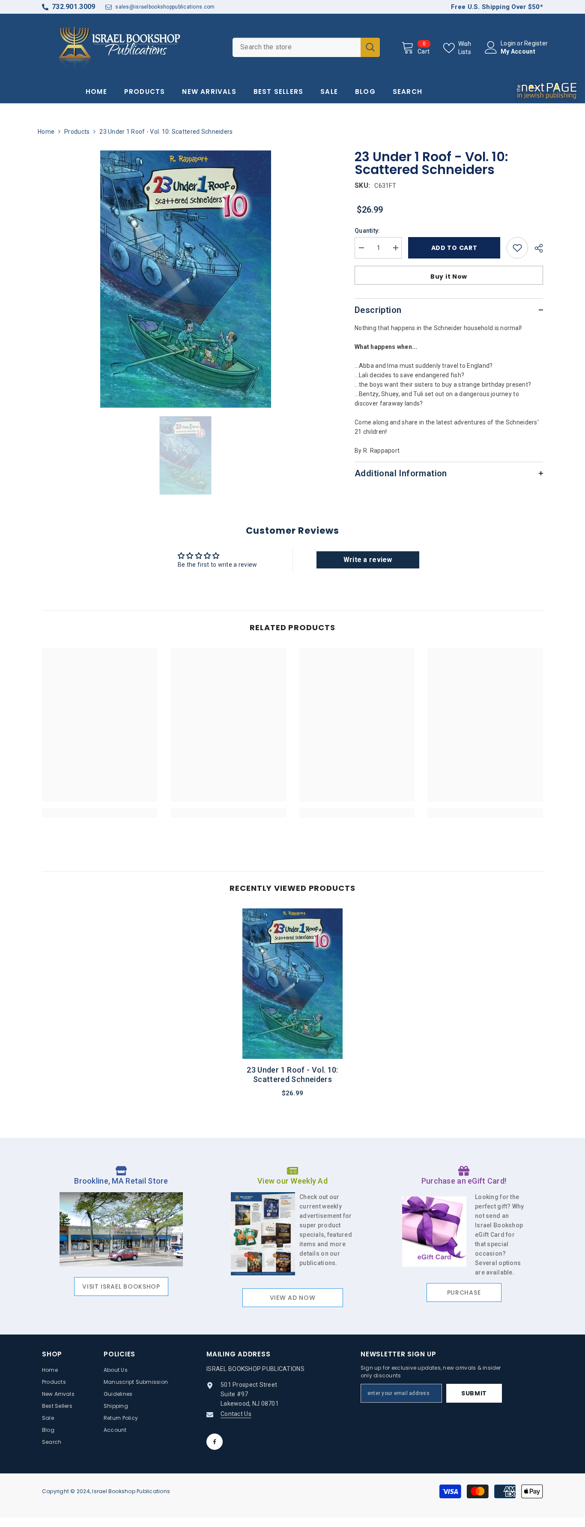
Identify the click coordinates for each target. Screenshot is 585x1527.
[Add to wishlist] (517, 248)
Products (77, 131)
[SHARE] (535, 248)
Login (508, 43)
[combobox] (297, 47)
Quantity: (367, 230)
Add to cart (454, 247)
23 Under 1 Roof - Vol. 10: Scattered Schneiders (292, 1074)
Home (46, 131)
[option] (185, 279)
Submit (474, 1393)
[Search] (306, 47)
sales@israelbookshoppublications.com (165, 7)
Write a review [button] (367, 560)
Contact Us (236, 1413)
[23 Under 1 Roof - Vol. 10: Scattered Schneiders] (292, 983)
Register (536, 43)
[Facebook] (214, 1442)
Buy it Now (448, 276)
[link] (100, 813)
